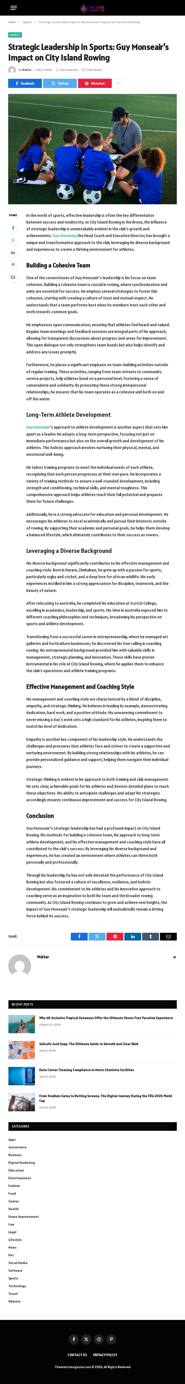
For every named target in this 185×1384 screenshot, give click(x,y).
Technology (17, 1286)
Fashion (14, 1186)
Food (12, 1193)
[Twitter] (13, 240)
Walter (27, 70)
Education (16, 1170)
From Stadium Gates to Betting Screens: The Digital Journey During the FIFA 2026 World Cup (105, 1098)
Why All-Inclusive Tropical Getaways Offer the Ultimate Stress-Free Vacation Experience (106, 1018)
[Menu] (14, 7)
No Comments (69, 70)
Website (14, 1301)
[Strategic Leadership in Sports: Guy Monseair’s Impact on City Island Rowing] (92, 149)
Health (13, 1209)
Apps (12, 1139)
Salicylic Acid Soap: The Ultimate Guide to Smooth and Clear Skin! (89, 1044)
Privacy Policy (105, 1355)
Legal (12, 1232)
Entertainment (19, 1178)
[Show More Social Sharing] (118, 83)
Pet (11, 1255)
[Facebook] (13, 228)
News (12, 1247)
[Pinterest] (13, 265)
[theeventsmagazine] (92, 8)
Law (11, 1224)
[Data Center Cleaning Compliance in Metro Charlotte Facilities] (21, 1076)
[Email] (13, 277)
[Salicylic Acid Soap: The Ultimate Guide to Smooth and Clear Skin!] (21, 1050)
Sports (15, 35)
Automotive (17, 1147)
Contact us (77, 1355)
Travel (13, 1293)
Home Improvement (23, 1216)
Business (14, 1155)
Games (13, 1201)
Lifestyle (15, 1240)
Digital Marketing (21, 1162)
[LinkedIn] (13, 252)
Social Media (17, 1263)
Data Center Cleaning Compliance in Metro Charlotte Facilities (86, 1070)
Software (15, 1270)
